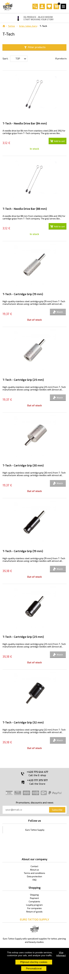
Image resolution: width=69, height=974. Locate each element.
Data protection (34, 876)
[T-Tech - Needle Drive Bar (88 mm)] (35, 180)
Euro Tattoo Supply (34, 830)
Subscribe (57, 810)
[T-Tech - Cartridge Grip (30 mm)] (35, 436)
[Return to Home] (3, 26)
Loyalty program (34, 905)
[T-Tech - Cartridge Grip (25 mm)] (35, 351)
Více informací (61, 954)
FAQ (34, 880)
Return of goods (34, 911)
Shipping (34, 894)
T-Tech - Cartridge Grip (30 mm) (23, 465)
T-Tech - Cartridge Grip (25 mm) (23, 380)
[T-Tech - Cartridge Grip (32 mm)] (35, 693)
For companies (34, 908)
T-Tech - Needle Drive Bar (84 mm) (25, 123)
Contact (34, 866)
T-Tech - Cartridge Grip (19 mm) (23, 294)
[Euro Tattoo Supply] (8, 6)
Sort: (5, 58)
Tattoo (11, 26)
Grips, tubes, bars (28, 26)
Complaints (34, 901)
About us (34, 869)
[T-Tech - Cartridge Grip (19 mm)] (35, 265)
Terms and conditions (34, 873)
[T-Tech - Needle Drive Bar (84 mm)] (35, 94)
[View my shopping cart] (56, 8)
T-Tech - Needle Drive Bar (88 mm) (25, 209)
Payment (34, 898)
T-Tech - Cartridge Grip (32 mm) (23, 722)
